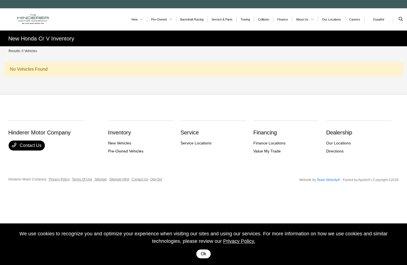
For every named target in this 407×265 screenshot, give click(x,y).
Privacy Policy (59, 179)
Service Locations (196, 143)
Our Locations (338, 143)
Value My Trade (267, 151)
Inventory (119, 132)
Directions (335, 151)
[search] (401, 19)
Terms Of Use (82, 179)
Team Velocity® (328, 180)
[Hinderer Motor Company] (33, 19)
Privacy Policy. (239, 241)
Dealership (339, 132)
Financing (265, 132)
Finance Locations (269, 143)
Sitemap (100, 179)
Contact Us (30, 145)
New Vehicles (119, 143)
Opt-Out (156, 179)
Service (190, 132)
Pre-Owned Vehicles (125, 151)
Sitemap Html (119, 179)
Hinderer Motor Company (27, 179)
